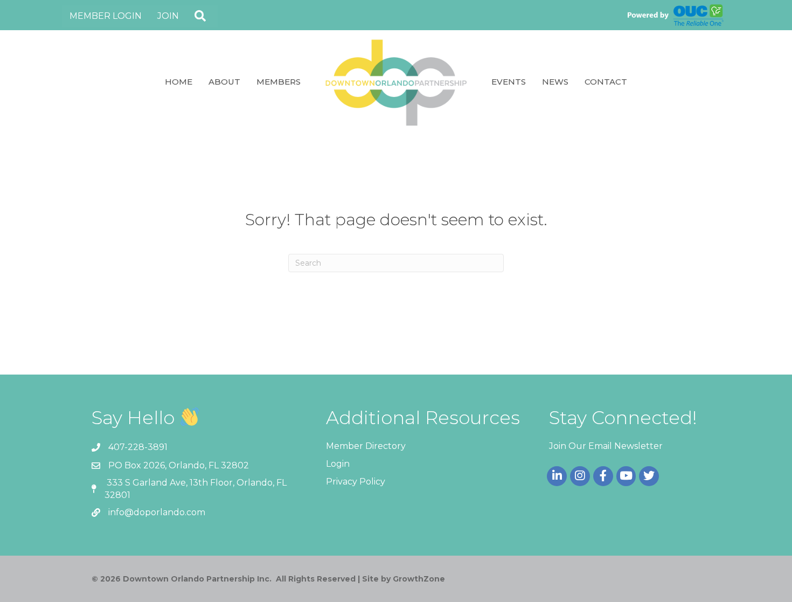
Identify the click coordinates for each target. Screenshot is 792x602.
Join (168, 16)
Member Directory (366, 446)
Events (508, 82)
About (224, 82)
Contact (606, 82)
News (555, 82)
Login (338, 464)
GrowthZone (419, 579)
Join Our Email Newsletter (606, 446)
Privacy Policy (355, 481)
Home (178, 82)
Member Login (106, 16)
